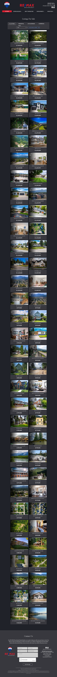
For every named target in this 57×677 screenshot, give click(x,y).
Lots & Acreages (31, 23)
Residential (21, 23)
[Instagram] (54, 7)
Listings (7, 11)
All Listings (12, 23)
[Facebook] (52, 7)
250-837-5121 (50, 3)
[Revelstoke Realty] (27, 6)
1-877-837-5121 (50, 4)
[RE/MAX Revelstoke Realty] (10, 651)
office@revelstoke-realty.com (48, 5)
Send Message (27, 664)
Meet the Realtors (29, 11)
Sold (19, 25)
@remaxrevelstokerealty (47, 649)
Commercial (41, 23)
